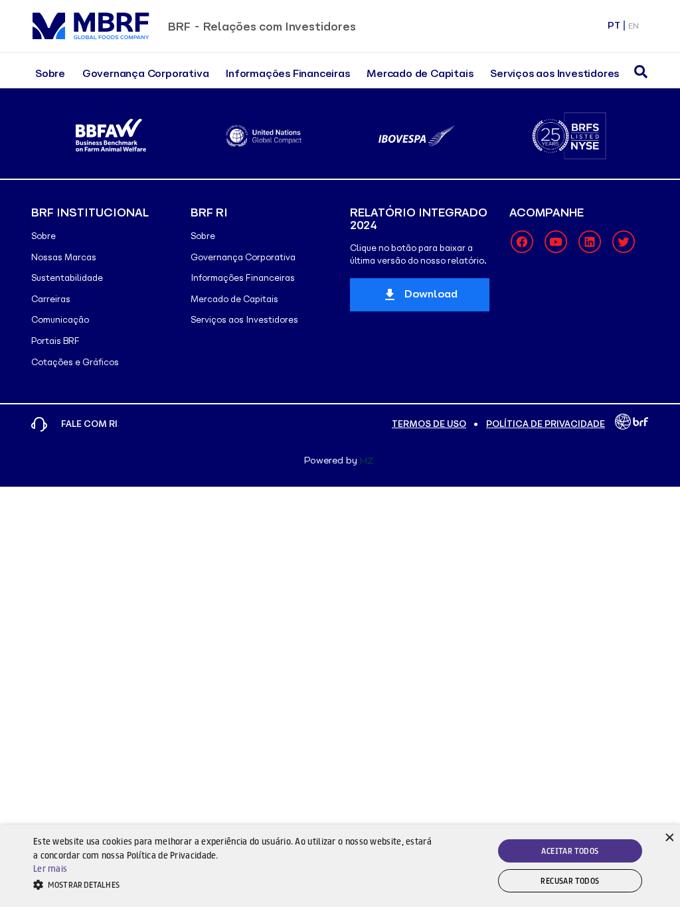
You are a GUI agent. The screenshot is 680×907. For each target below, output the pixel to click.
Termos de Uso (429, 424)
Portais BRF (55, 341)
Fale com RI (89, 424)
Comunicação (60, 319)
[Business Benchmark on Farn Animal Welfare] (110, 135)
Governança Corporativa (145, 73)
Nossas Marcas (63, 257)
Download (431, 294)
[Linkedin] (589, 241)
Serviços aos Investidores (554, 73)
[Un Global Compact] (263, 136)
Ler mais (50, 868)
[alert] (340, 866)
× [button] (668, 836)
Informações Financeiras (287, 73)
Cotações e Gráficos (75, 362)
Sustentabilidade (67, 278)
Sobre (50, 73)
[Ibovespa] (416, 135)
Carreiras (50, 299)
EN (633, 26)
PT (614, 26)
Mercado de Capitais (420, 73)
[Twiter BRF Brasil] (623, 241)
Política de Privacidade (545, 424)
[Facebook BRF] (522, 241)
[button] (232, 884)
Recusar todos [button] (570, 881)
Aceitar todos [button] (569, 851)
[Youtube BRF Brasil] (555, 241)
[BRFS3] (568, 136)
